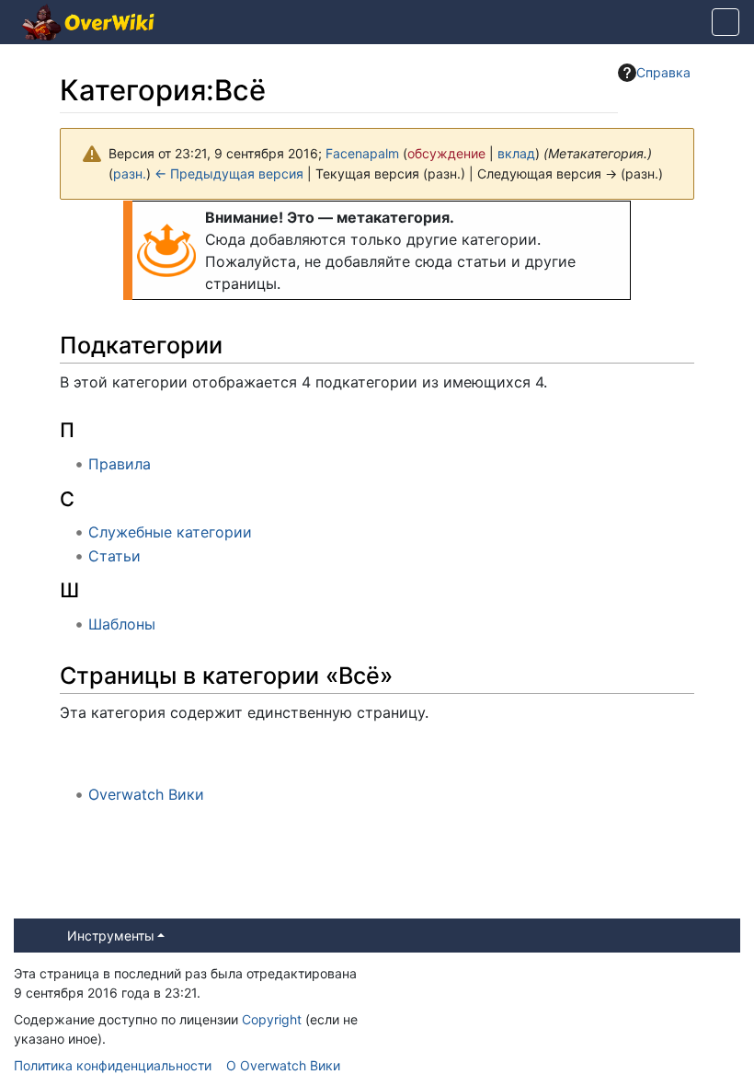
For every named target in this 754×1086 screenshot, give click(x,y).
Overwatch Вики (146, 794)
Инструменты (110, 935)
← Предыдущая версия (228, 173)
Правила (119, 464)
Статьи (114, 556)
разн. (129, 173)
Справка (663, 72)
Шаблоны (121, 624)
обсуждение (446, 153)
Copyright (272, 1019)
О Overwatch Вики (283, 1065)
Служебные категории (170, 532)
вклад (516, 153)
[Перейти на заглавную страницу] (88, 24)
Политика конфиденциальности (112, 1065)
